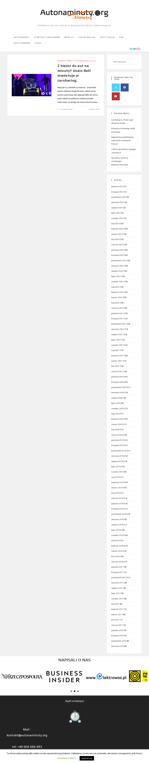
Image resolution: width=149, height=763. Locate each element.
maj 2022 (115, 287)
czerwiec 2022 (117, 282)
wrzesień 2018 (117, 519)
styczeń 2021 (117, 371)
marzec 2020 (117, 424)
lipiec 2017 (116, 593)
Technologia (82, 61)
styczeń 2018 (117, 562)
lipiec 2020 (116, 403)
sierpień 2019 (117, 461)
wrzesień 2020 (117, 392)
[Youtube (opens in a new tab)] (138, 49)
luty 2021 (115, 366)
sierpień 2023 (117, 208)
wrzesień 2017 (117, 583)
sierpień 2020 (117, 398)
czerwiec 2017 (117, 599)
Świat (70, 61)
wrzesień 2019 (117, 456)
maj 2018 (115, 540)
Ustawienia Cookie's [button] (66, 758)
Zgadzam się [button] (86, 758)
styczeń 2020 (117, 435)
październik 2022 (118, 260)
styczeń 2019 (117, 498)
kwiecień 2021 (117, 356)
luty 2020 (115, 429)
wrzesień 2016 (117, 646)
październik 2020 (118, 387)
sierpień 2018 (117, 525)
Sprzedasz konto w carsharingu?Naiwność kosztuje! (119, 161)
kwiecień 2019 (117, 482)
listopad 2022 (117, 255)
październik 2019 (118, 451)
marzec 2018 (117, 551)
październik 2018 (118, 514)
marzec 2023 (117, 234)
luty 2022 (115, 303)
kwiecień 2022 (117, 292)
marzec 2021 (117, 361)
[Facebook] (125, 87)
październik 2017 (118, 577)
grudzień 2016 (117, 630)
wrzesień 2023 (117, 202)
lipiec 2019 (116, 466)
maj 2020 (115, 414)
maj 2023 (115, 223)
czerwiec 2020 (117, 408)
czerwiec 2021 (117, 345)
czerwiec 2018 (117, 535)
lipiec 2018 (116, 530)
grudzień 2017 (117, 567)
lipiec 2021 (116, 340)
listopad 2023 (117, 192)
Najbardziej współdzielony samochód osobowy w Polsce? (122, 140)
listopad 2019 (117, 445)
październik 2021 (118, 324)
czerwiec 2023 (117, 218)
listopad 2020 (117, 382)
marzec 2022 (117, 297)
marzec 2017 (117, 614)
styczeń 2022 (117, 308)
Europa (61, 61)
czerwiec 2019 (117, 472)
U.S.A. (93, 61)
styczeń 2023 (117, 244)
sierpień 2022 (117, 271)
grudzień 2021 (117, 313)
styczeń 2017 (117, 625)
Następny (144, 676)
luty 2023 (115, 239)
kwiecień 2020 (117, 419)
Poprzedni (5, 676)
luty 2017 (115, 620)
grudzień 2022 (117, 250)
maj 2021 (115, 350)
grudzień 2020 (117, 377)
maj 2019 (115, 477)
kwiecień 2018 (117, 546)
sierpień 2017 (117, 588)
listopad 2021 (117, 319)
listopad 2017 (117, 572)
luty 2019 (115, 493)
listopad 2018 (117, 509)
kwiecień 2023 (117, 229)
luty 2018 (115, 556)
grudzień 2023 (117, 186)
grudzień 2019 (117, 440)
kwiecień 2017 (117, 609)
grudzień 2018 (117, 504)
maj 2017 (115, 604)
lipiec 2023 (116, 213)
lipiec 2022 (116, 276)
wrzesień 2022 (117, 266)
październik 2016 (118, 641)
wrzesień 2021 (117, 329)
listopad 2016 (117, 636)
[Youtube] (116, 96)
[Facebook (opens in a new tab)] (134, 49)
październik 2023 (118, 197)
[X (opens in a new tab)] (131, 49)
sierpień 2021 (117, 334)
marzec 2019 (117, 488)
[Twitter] (116, 87)
